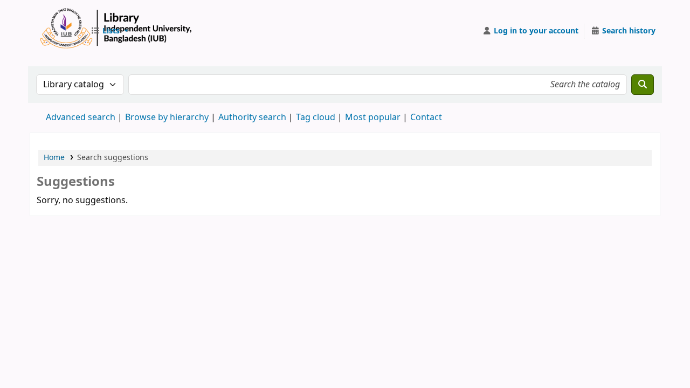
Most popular (373, 117)
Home (54, 157)
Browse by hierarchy (167, 117)
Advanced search (80, 117)
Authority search (252, 117)
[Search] (642, 84)
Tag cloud (315, 117)
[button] (109, 31)
